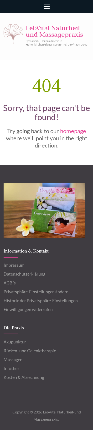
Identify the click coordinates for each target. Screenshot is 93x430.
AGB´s (10, 282)
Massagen (13, 359)
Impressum (14, 265)
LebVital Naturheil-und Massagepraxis (54, 31)
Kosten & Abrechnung (24, 377)
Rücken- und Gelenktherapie (30, 350)
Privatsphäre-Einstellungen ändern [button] (36, 291)
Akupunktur (15, 341)
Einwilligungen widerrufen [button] (28, 309)
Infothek (12, 368)
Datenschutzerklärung (24, 274)
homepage (73, 130)
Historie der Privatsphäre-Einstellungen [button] (41, 300)
